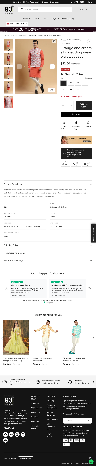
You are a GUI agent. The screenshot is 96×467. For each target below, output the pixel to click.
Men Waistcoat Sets (21, 35)
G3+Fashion (12, 458)
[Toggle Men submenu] (39, 18)
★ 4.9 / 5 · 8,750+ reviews (81, 2)
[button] (91, 9)
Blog (77, 464)
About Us (35, 403)
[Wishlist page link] (81, 9)
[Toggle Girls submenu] (48, 18)
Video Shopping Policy (51, 426)
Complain (35, 421)
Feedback (35, 417)
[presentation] (93, 338)
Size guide (88, 78)
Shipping (50, 400)
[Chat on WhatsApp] (91, 461)
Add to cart (84, 105)
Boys (54, 19)
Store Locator (36, 408)
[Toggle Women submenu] (30, 18)
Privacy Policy (52, 419)
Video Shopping (68, 19)
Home (5, 35)
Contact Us (35, 412)
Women (25, 19)
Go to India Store (25, 458)
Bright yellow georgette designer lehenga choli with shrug (16, 359)
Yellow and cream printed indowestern (43, 359)
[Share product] (89, 41)
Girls (44, 19)
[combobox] (45, 9)
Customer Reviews (66, 464)
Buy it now (76, 114)
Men (35, 19)
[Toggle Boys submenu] (57, 18)
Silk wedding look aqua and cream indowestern (74, 359)
